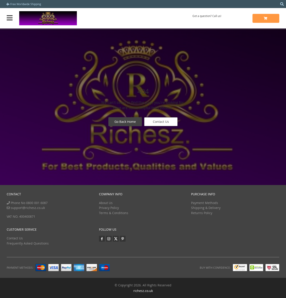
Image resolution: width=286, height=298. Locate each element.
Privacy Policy (109, 208)
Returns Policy (201, 213)
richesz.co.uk (143, 291)
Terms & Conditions (113, 213)
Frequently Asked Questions (28, 243)
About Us (106, 203)
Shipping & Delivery (206, 208)
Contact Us (161, 121)
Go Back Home (125, 121)
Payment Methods (204, 203)
